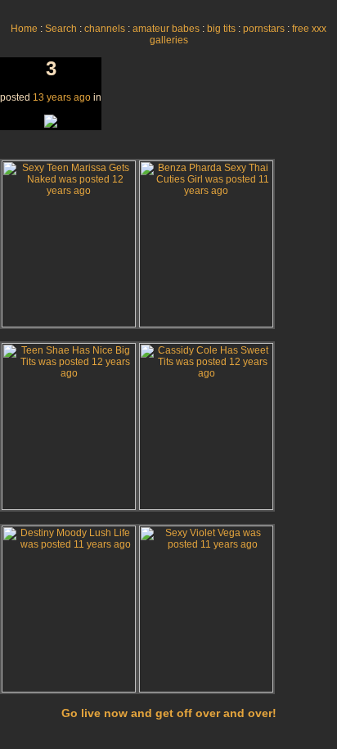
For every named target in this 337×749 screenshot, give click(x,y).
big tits (221, 28)
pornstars (264, 28)
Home (24, 28)
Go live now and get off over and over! (168, 713)
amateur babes (166, 28)
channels (104, 28)
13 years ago (62, 97)
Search (61, 28)
